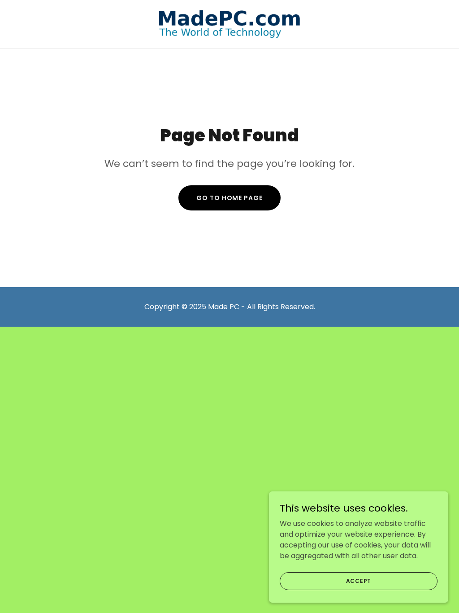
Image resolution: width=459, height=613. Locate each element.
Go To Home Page (229, 197)
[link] (229, 23)
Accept (359, 580)
